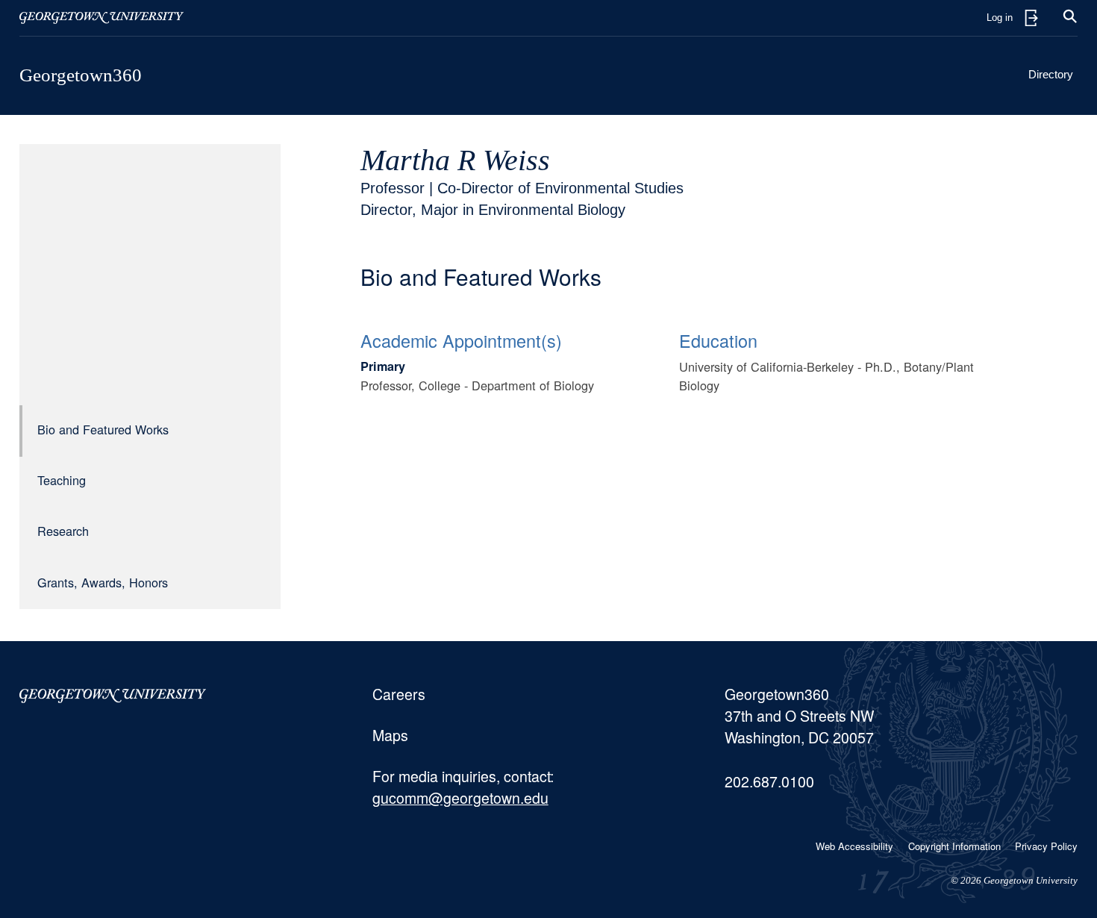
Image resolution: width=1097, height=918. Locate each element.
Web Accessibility (854, 846)
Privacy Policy (1046, 846)
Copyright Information (954, 846)
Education (718, 340)
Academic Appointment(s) (461, 340)
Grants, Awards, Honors (102, 582)
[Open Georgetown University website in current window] (101, 18)
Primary (382, 366)
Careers (398, 694)
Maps (390, 735)
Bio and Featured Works (103, 429)
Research (63, 531)
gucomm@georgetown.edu (460, 797)
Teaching (61, 480)
